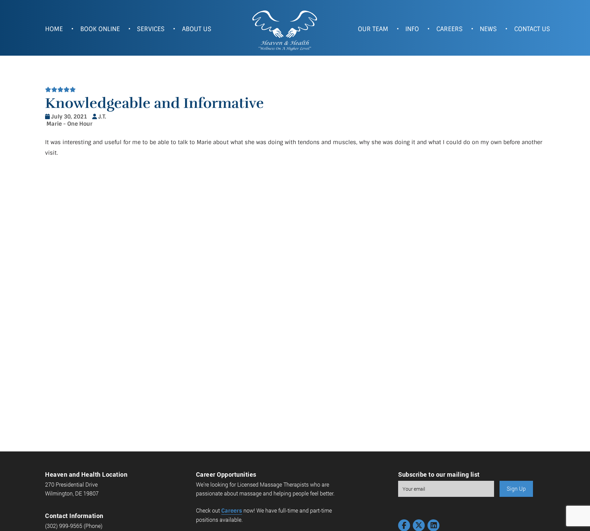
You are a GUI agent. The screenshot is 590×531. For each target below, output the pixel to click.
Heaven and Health (284, 30)
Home (54, 29)
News (488, 29)
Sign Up (516, 488)
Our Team (373, 29)
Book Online (100, 29)
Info (412, 29)
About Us (196, 29)
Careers (449, 29)
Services (151, 29)
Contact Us (532, 29)
